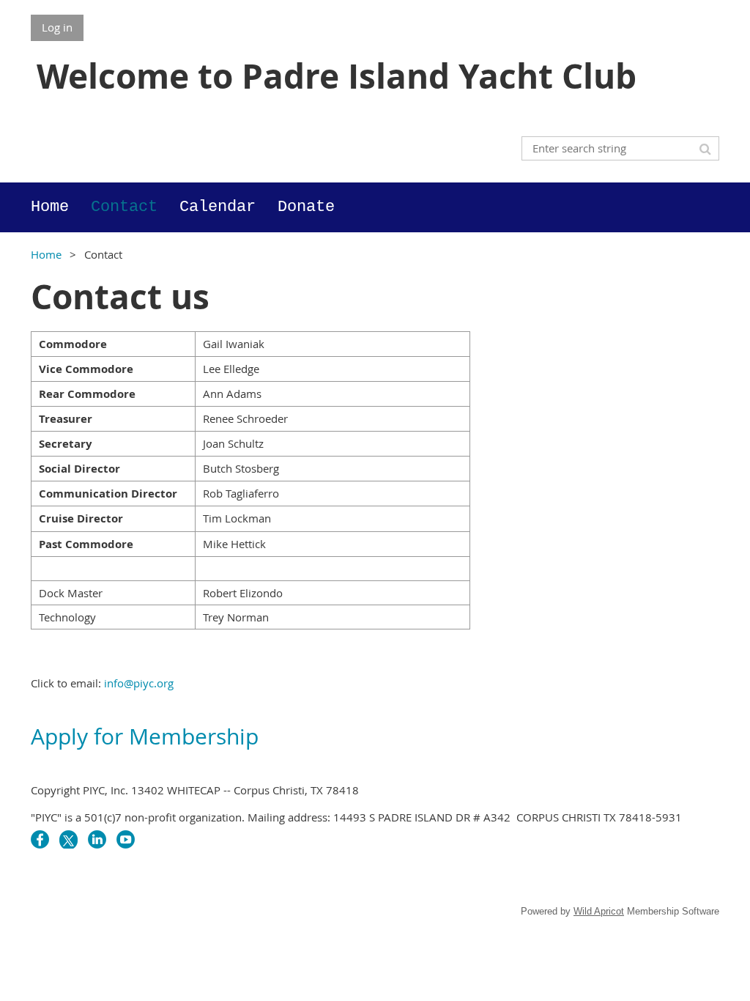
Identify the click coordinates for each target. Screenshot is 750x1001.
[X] (68, 839)
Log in (57, 27)
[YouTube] (125, 839)
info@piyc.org (139, 683)
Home (46, 254)
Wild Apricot (598, 911)
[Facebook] (40, 839)
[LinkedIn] (97, 839)
